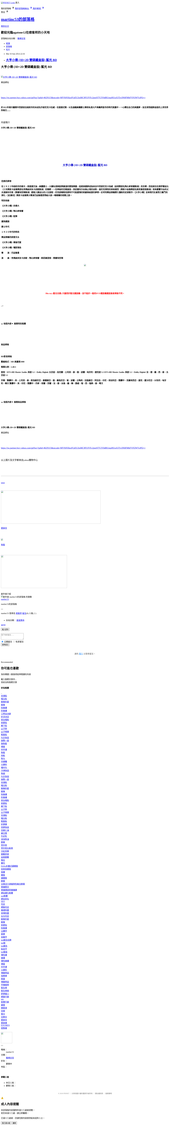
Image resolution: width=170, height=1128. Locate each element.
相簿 (8, 43)
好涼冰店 (5, 717)
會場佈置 (5, 913)
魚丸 (3, 759)
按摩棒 (4, 976)
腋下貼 (4, 726)
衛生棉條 (5, 991)
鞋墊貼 (4, 735)
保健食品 (5, 827)
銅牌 (3, 934)
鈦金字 (4, 949)
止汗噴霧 (5, 732)
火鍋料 (4, 764)
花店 (3, 904)
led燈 (3, 943)
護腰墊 (4, 878)
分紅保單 (5, 851)
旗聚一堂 (5, 741)
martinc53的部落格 (17, 19)
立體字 (4, 931)
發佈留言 (5, 645)
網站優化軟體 (7, 893)
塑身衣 (4, 528)
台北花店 (5, 916)
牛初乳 (4, 836)
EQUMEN (5, 1025)
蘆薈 (3, 1005)
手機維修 (5, 985)
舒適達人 (5, 994)
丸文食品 (5, 738)
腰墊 (3, 875)
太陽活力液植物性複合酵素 (13, 884)
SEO (3, 901)
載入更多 (5, 629)
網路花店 (5, 907)
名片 (8, 49)
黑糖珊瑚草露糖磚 (9, 890)
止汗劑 (4, 729)
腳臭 (3, 705)
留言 (24, 613)
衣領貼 (4, 696)
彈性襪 (4, 955)
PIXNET (66, 1093)
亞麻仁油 (5, 830)
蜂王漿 (4, 833)
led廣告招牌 (6, 940)
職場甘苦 (21, 38)
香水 (3, 1014)
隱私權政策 (99, 1093)
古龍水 (4, 1017)
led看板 (4, 952)
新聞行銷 (5, 1002)
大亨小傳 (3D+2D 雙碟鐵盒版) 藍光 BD (31, 60)
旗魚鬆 (4, 744)
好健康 (4, 824)
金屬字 (4, 937)
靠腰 (3, 872)
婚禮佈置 (5, 910)
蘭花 (3, 863)
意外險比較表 (7, 848)
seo (2, 999)
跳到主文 (5, 26)
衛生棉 (4, 988)
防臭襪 (4, 711)
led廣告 (4, 946)
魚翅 (3, 773)
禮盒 (3, 747)
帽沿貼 (4, 699)
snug (3, 483)
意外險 (4, 845)
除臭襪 (4, 708)
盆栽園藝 (5, 857)
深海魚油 (5, 839)
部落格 (9, 46)
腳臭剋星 (5, 702)
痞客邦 (19, 613)
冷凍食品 (5, 770)
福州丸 (4, 767)
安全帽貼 (5, 720)
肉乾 (3, 756)
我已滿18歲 (6, 1123)
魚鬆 (3, 545)
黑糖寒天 (5, 887)
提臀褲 (4, 1028)
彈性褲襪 (5, 961)
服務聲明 (108, 1093)
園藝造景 (5, 854)
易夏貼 (4, 723)
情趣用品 (5, 973)
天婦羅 (4, 762)
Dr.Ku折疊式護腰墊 (9, 866)
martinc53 (5, 599)
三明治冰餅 (6, 714)
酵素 (3, 842)
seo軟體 (4, 896)
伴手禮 (4, 750)
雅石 (3, 860)
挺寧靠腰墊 (6, 869)
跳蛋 (3, 979)
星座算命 (20, 620)
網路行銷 (5, 997)
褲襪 (3, 958)
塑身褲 (4, 1023)
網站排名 (5, 899)
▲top (3, 625)
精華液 (4, 1008)
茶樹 (3, 1011)
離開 (14, 1123)
